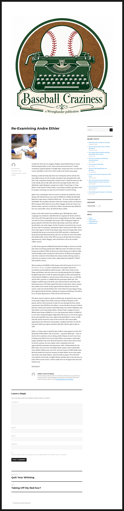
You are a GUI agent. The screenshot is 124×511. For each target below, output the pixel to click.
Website (14, 444)
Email (13, 436)
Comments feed (93, 221)
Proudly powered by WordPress (21, 503)
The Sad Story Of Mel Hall (96, 164)
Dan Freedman (15, 168)
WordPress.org (93, 223)
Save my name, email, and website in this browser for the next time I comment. (39, 454)
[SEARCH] (111, 129)
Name (13, 427)
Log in (90, 218)
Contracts (14, 173)
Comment (15, 402)
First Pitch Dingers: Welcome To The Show (100, 192)
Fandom (19, 173)
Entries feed (92, 220)
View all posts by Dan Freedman (64, 379)
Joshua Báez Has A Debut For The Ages (99, 142)
